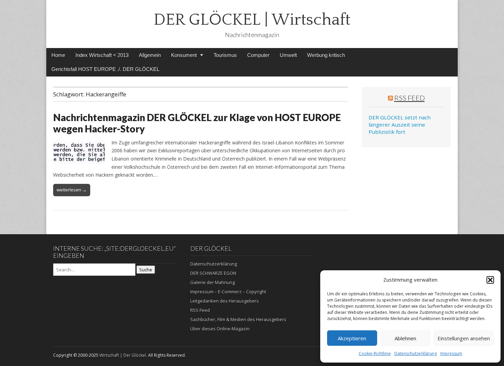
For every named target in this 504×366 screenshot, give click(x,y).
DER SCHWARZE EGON (213, 273)
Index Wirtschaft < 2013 (102, 55)
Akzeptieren (352, 338)
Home (58, 55)
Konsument (184, 55)
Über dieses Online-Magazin (220, 329)
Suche (145, 270)
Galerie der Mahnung (212, 282)
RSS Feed (409, 98)
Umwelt (288, 55)
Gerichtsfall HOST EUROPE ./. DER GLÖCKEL (105, 69)
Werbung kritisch (326, 55)
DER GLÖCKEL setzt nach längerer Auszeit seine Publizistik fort (400, 124)
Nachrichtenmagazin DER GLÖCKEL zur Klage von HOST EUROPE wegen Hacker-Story (197, 123)
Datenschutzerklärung (415, 353)
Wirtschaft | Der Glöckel (122, 355)
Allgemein (150, 55)
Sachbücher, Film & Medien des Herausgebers (238, 319)
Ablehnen (405, 338)
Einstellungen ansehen (463, 338)
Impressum (451, 353)
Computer (258, 55)
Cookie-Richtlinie (375, 353)
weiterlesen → (72, 190)
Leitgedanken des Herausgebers (224, 301)
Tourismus (225, 55)
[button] (490, 279)
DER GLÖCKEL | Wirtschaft (252, 20)
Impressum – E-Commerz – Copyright (228, 291)
